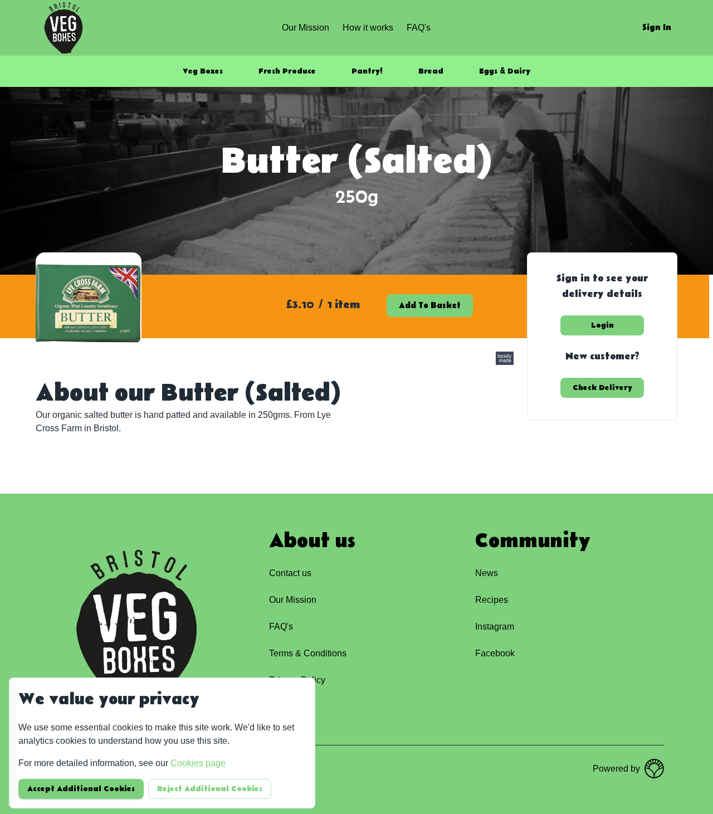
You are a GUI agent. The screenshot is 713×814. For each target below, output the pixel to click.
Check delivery (602, 388)
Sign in (656, 27)
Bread (430, 71)
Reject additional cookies (209, 789)
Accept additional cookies (81, 789)
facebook (495, 653)
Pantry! (367, 71)
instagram (494, 626)
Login (602, 325)
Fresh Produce (287, 71)
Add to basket (430, 305)
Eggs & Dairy (504, 71)
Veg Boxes (203, 71)
